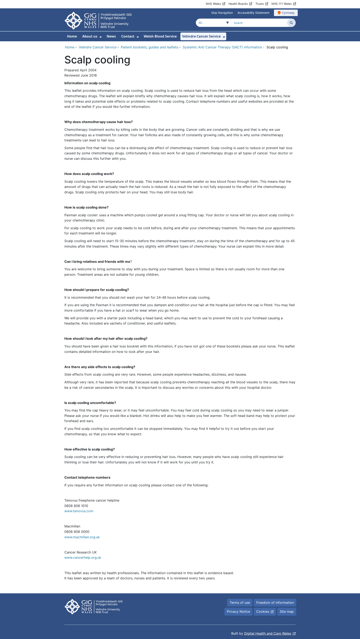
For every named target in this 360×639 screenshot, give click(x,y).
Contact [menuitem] (127, 36)
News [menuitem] (111, 36)
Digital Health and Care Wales (267, 633)
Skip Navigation (222, 12)
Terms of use (240, 602)
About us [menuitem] (89, 36)
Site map (287, 611)
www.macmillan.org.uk (82, 537)
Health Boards (238, 3)
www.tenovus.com (78, 511)
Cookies (262, 611)
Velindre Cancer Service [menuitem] (201, 36)
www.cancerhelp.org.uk (82, 557)
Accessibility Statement (253, 12)
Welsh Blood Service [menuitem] (160, 36)
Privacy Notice (238, 611)
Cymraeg (288, 12)
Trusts (259, 3)
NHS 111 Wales (281, 3)
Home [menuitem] (72, 36)
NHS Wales (213, 3)
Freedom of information (275, 602)
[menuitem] (100, 37)
